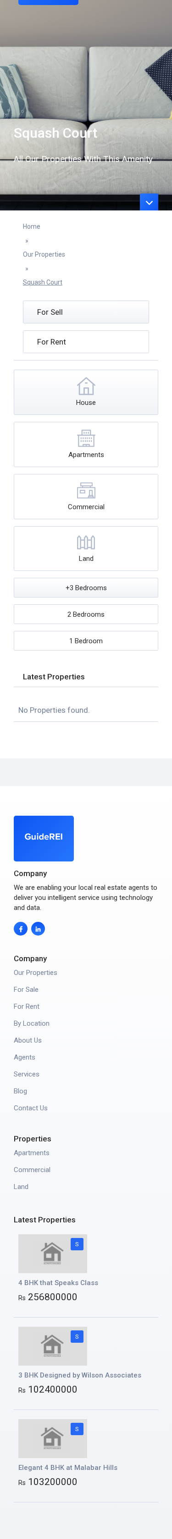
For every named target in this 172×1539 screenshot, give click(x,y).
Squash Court (42, 282)
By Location (32, 1023)
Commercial (32, 1170)
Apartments (32, 1153)
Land (21, 1187)
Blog (20, 1091)
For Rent (26, 1006)
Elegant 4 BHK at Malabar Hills (67, 1468)
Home (31, 226)
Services (26, 1074)
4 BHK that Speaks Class (58, 1283)
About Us (28, 1040)
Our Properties (44, 254)
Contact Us (31, 1108)
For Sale (26, 989)
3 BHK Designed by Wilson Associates (79, 1375)
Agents (24, 1057)
